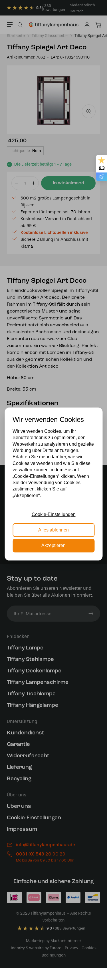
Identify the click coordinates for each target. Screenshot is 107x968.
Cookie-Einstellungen (54, 514)
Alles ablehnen (53, 529)
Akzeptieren (53, 545)
